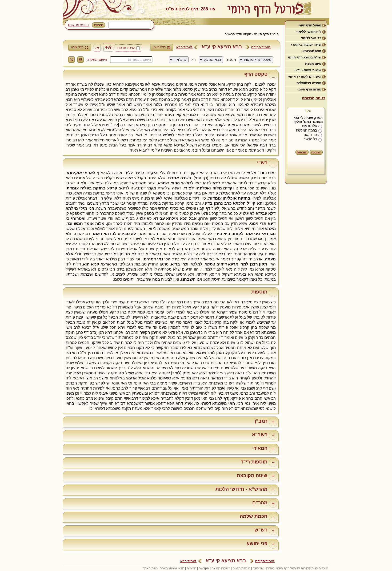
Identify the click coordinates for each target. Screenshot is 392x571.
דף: (193, 60)
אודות (270, 568)
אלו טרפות (309, 126)
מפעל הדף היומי (309, 25)
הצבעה (316, 152)
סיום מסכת (313, 64)
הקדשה (204, 568)
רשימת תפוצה (220, 568)
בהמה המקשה (306, 130)
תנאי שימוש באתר (172, 568)
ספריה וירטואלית (309, 83)
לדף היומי (159, 47)
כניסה (320, 98)
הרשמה (308, 98)
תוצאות (302, 152)
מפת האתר (150, 568)
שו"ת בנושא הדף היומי (304, 57)
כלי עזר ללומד (311, 38)
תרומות (191, 568)
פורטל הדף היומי (266, 34)
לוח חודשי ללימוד (308, 32)
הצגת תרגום (126, 48)
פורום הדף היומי (309, 89)
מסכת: (231, 60)
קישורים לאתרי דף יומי (304, 76)
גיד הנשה (310, 135)
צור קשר (258, 568)
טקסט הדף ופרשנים (238, 34)
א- (97, 48)
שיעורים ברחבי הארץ (305, 44)
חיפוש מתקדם (78, 25)
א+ (108, 47)
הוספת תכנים (241, 568)
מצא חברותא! (311, 51)
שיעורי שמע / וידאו (307, 70)
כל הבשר (310, 139)
